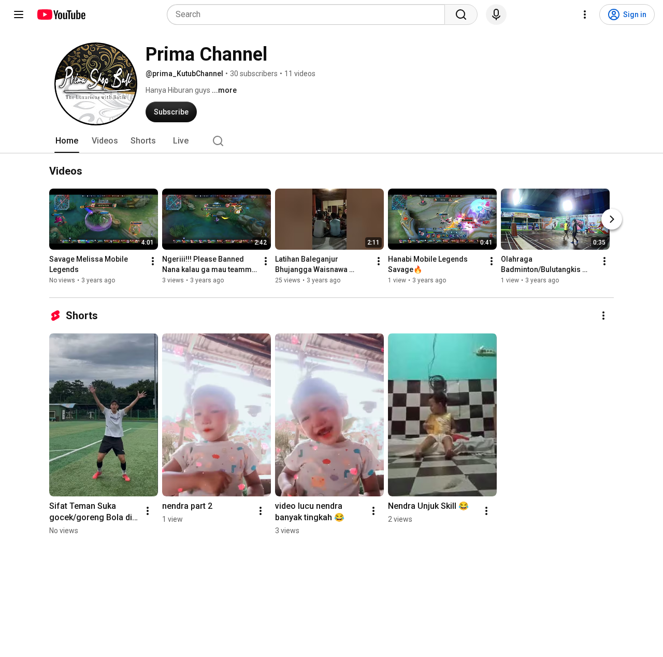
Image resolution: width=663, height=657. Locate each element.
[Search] (461, 14)
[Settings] (585, 14)
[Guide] (18, 14)
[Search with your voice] (496, 14)
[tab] (66, 140)
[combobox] (309, 14)
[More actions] (152, 261)
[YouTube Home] (61, 14)
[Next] (611, 219)
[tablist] (331, 140)
